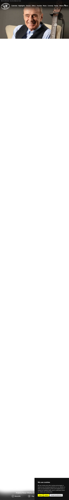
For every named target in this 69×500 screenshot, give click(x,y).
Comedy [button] (50, 6)
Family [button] (56, 6)
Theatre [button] (39, 6)
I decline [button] (46, 495)
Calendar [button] (14, 6)
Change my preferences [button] (56, 495)
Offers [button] (34, 6)
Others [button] (61, 6)
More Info (18, 496)
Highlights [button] (21, 6)
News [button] (66, 6)
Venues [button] (28, 6)
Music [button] (45, 6)
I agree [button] (40, 495)
